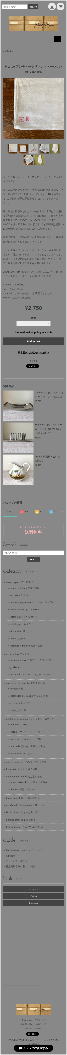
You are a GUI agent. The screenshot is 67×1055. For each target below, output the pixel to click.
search (33, 6)
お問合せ (10, 855)
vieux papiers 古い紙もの (19, 582)
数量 (33, 317)
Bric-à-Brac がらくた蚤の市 (22, 812)
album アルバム (18, 638)
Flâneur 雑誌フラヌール (23, 789)
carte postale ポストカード (25, 609)
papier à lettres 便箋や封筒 (25, 588)
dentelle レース (19, 724)
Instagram (33, 889)
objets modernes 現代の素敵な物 (24, 776)
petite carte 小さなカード (24, 616)
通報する (33, 361)
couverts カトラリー (21, 703)
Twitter (33, 896)
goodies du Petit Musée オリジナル (25, 805)
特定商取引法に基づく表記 (20, 866)
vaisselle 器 (16, 688)
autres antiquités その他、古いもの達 (26, 762)
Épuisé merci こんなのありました (25, 827)
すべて (10, 511)
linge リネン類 (18, 710)
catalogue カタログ (21, 624)
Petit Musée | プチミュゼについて (24, 850)
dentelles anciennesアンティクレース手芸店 (30, 719)
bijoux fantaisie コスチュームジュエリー (32, 660)
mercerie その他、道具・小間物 (27, 746)
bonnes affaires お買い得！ (21, 819)
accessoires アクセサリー (20, 654)
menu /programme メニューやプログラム (32, 602)
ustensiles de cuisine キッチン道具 (29, 695)
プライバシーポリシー (18, 861)
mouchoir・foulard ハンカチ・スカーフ (31, 674)
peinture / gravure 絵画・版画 (26, 645)
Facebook (33, 903)
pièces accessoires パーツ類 (25, 739)
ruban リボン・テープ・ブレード (28, 731)
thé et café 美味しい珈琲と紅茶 (23, 798)
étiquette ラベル (19, 595)
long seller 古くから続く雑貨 (21, 769)
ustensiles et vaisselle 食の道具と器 (25, 683)
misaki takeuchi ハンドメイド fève (29, 782)
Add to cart (33, 341)
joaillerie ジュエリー (21, 667)
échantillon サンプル (21, 631)
